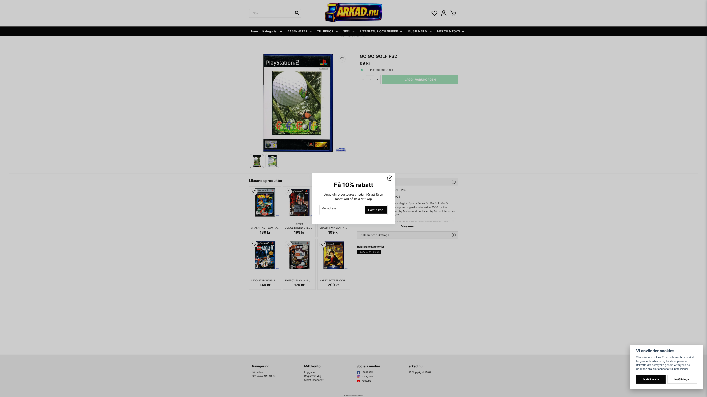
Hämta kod (376, 210)
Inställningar (682, 379)
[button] (389, 178)
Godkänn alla (651, 379)
